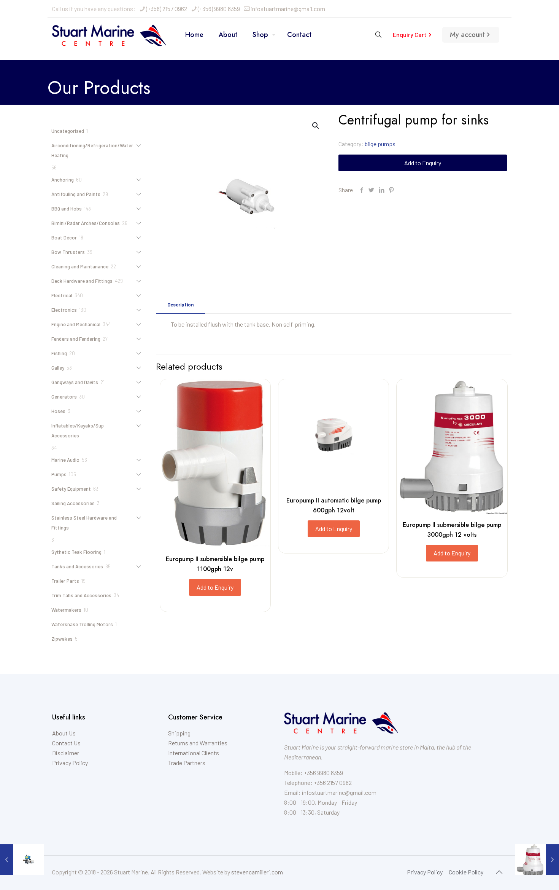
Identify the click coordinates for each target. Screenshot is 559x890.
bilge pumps (380, 143)
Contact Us (66, 742)
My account (467, 35)
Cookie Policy (466, 872)
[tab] (180, 304)
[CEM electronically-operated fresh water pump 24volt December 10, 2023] (22, 859)
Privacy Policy (70, 762)
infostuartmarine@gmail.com (288, 8)
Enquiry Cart (410, 34)
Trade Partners (186, 762)
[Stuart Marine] (109, 35)
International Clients (193, 752)
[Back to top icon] (499, 872)
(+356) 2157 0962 (166, 8)
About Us (64, 733)
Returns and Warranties (197, 742)
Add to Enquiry (422, 162)
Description (180, 304)
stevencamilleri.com (257, 872)
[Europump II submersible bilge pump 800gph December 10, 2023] (537, 859)
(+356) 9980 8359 (219, 8)
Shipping (179, 733)
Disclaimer (65, 752)
